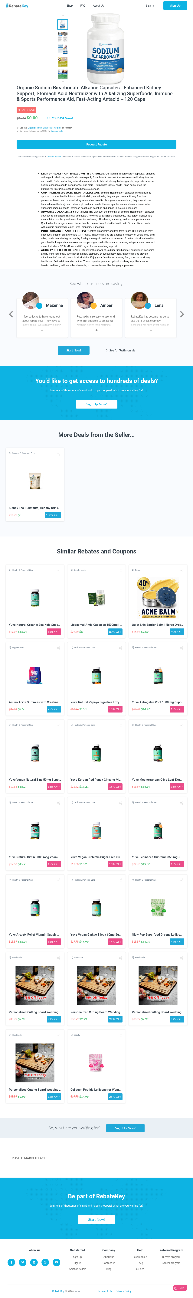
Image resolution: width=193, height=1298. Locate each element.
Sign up (77, 1256)
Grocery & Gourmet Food (23, 453)
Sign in (77, 1262)
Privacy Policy (123, 1291)
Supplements (57, 131)
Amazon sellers (77, 1268)
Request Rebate (96, 144)
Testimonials (140, 1256)
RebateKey (58, 1291)
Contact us (109, 1262)
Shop (70, 5)
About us (108, 1256)
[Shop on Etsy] (91, 1167)
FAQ (82, 5)
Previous (10, 314)
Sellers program (171, 1262)
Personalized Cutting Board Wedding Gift (36, 1012)
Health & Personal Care (22, 570)
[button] (59, 453)
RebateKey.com (54, 156)
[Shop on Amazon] (119, 1152)
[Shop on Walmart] (74, 1152)
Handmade (17, 957)
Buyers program (171, 1256)
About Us (98, 5)
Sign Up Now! (96, 404)
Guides (140, 1268)
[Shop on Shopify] (147, 1167)
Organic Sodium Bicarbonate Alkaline (44, 127)
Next (182, 314)
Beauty (138, 570)
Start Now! (73, 350)
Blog (108, 1268)
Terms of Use (105, 1291)
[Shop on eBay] (164, 1152)
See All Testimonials (122, 350)
